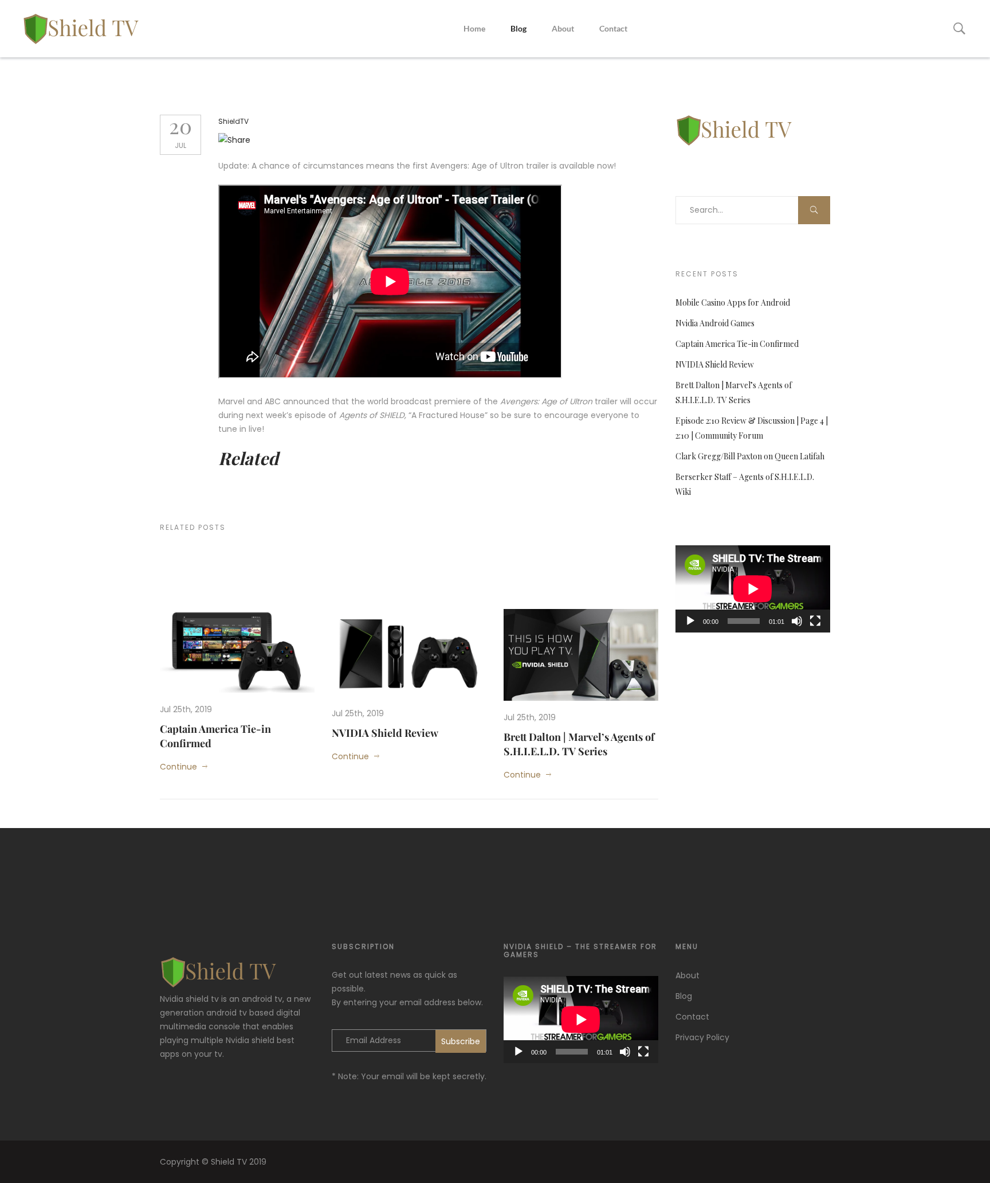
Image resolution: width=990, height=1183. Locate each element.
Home (474, 28)
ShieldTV (233, 121)
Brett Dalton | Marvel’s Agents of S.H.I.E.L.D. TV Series (579, 744)
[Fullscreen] (815, 621)
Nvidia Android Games (715, 323)
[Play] (690, 621)
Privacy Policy (702, 1037)
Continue (178, 766)
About (563, 28)
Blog (518, 28)
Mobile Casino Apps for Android (732, 302)
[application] (752, 589)
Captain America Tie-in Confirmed (737, 343)
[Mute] (797, 621)
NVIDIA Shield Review (385, 733)
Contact (613, 28)
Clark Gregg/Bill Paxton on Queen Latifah (749, 456)
